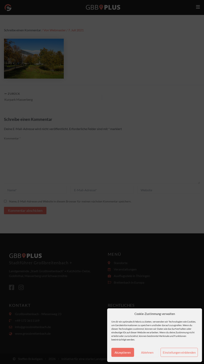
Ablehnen (147, 352)
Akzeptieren (123, 352)
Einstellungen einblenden (179, 352)
